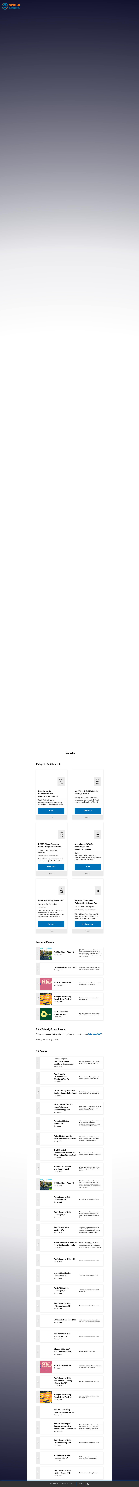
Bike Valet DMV (95, 1034)
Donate (80, 1484)
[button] (88, 1485)
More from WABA (67, 1484)
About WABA (54, 1484)
